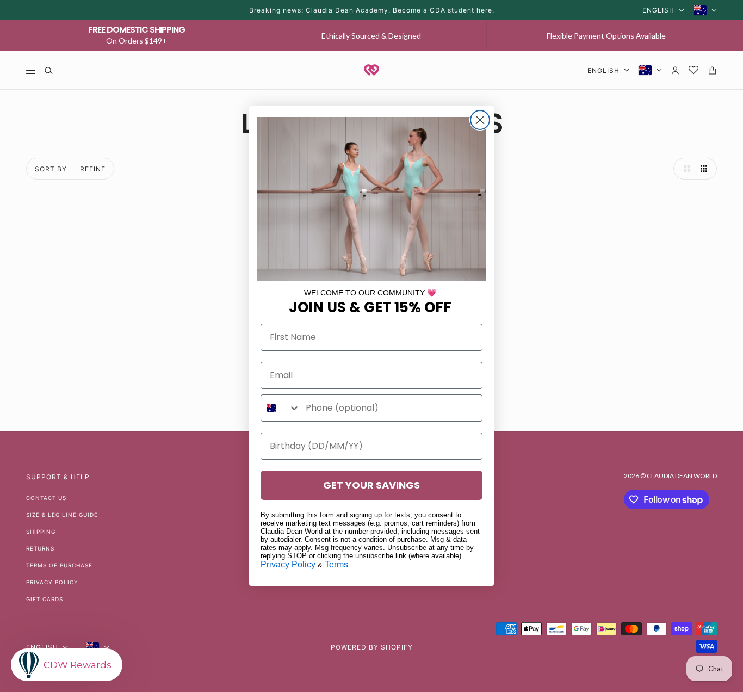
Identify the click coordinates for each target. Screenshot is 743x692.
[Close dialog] (480, 119)
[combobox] (280, 408)
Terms (336, 564)
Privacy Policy (288, 564)
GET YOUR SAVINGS (371, 485)
